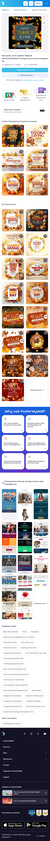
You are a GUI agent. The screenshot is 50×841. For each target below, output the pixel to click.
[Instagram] (31, 733)
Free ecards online (10, 642)
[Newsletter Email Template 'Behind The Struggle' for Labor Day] (9, 570)
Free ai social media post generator (16, 674)
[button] (44, 17)
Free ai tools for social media (13, 680)
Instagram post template (12, 696)
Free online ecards (10, 648)
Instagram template (33, 701)
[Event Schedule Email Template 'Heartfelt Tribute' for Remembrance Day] (25, 603)
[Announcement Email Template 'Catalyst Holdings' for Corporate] (41, 504)
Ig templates (36, 690)
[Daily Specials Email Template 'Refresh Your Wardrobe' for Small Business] (25, 504)
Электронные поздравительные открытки (19, 637)
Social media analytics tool (35, 706)
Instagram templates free (12, 706)
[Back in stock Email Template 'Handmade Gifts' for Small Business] (9, 603)
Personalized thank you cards (36, 653)
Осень (24, 632)
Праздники (35, 632)
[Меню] (46, 3)
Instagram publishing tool (34, 696)
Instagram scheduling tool (12, 701)
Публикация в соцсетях (12, 724)
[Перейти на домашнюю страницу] (2, 3)
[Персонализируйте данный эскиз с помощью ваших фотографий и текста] (25, 32)
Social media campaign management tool (18, 712)
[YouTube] (45, 733)
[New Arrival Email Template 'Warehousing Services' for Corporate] (25, 570)
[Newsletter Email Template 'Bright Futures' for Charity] (41, 537)
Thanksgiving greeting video (13, 658)
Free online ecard (27, 642)
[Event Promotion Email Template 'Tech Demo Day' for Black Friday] (25, 537)
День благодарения (10, 632)
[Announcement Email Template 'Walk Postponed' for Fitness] (9, 504)
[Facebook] (24, 733)
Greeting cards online (29, 648)
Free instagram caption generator (15, 685)
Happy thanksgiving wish (12, 653)
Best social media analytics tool (14, 669)
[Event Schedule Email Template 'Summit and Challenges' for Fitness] (9, 537)
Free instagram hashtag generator (15, 690)
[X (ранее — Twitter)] (38, 733)
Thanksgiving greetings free (13, 664)
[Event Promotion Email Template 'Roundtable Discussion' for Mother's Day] (41, 570)
